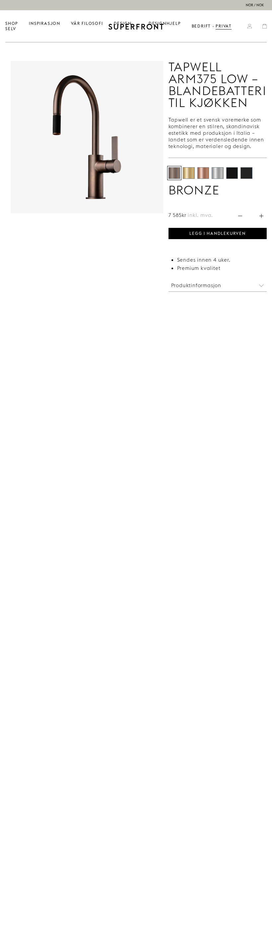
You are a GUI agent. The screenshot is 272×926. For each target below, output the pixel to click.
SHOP (11, 23)
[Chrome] (217, 173)
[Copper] (203, 173)
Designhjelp (165, 23)
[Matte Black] (246, 173)
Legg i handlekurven (217, 232)
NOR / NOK (255, 5)
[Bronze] (174, 173)
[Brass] (188, 173)
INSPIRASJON (44, 23)
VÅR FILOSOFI (87, 23)
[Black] (232, 173)
